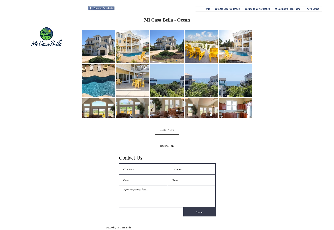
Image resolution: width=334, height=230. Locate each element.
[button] (227, 8)
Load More (167, 129)
